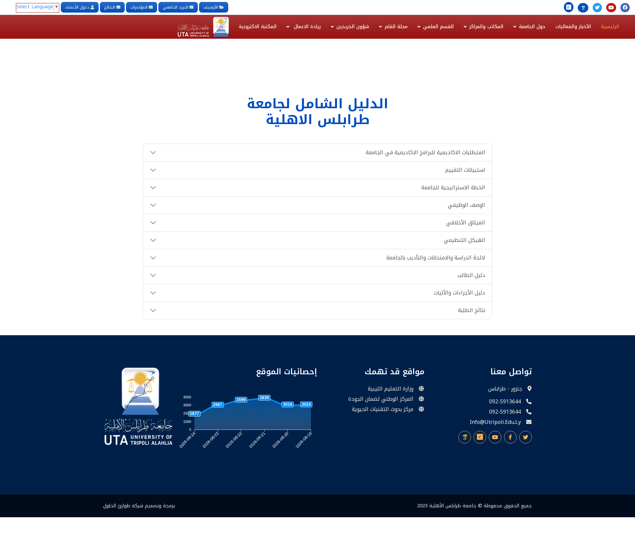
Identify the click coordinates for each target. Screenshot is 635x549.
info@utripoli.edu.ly (495, 422)
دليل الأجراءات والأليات (459, 293)
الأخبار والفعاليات (573, 26)
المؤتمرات (139, 7)
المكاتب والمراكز (486, 26)
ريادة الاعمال (306, 26)
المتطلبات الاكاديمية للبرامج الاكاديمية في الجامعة (425, 152)
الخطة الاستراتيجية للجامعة (453, 187)
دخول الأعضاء (77, 7)
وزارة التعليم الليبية (390, 389)
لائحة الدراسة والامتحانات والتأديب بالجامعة (435, 257)
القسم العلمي (438, 26)
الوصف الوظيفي (466, 205)
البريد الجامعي (175, 7)
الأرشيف (211, 7)
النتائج (109, 7)
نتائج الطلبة (471, 310)
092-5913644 (505, 401)
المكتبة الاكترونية (257, 26)
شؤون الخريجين (352, 26)
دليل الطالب (471, 275)
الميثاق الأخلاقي (465, 222)
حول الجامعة (532, 26)
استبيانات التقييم (465, 170)
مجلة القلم (396, 26)
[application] (246, 423)
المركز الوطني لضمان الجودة (380, 399)
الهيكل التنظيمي (464, 240)
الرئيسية (610, 26)
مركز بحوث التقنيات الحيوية (382, 409)
